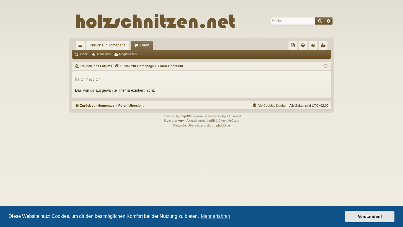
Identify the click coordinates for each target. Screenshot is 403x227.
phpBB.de (223, 125)
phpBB (185, 116)
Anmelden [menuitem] (314, 46)
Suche (83, 54)
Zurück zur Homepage (108, 45)
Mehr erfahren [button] (215, 216)
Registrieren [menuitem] (324, 46)
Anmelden (103, 54)
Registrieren (128, 54)
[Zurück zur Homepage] (191, 21)
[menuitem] (293, 45)
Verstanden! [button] (370, 216)
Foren (144, 45)
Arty (181, 120)
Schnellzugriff (81, 46)
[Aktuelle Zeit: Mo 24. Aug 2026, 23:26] (325, 66)
